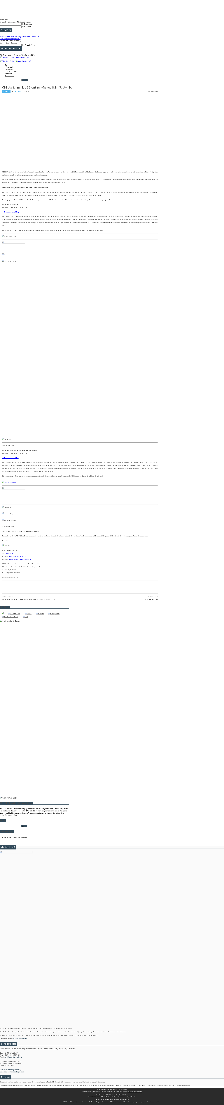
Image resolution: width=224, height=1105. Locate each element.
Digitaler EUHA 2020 (151, 599)
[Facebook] (6, 586)
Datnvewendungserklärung (103, 1099)
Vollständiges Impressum (121, 1099)
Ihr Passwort (26, 27)
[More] (57, 586)
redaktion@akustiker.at (19, 1038)
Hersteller (9, 69)
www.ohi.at (9, 553)
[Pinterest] (23, 586)
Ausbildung (9, 76)
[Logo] (8, 61)
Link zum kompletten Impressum (12, 1072)
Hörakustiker (10, 67)
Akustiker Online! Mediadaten (15, 837)
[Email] (48, 586)
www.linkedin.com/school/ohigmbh (20, 559)
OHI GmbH (17, 91)
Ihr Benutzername (28, 24)
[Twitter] (14, 586)
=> (10, 212)
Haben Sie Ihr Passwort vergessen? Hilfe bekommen (19, 37)
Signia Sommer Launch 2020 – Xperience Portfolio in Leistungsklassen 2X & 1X (29, 599)
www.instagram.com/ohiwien (18, 556)
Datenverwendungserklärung (10, 39)
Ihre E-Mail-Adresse (29, 45)
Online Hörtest (11, 71)
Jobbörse (8, 74)
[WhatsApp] (31, 586)
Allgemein (6, 91)
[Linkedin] (40, 586)
